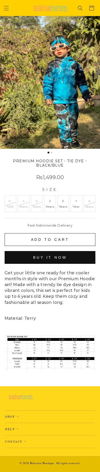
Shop (10, 416)
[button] (6, 8)
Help (10, 429)
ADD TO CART (50, 240)
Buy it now (50, 257)
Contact (14, 441)
